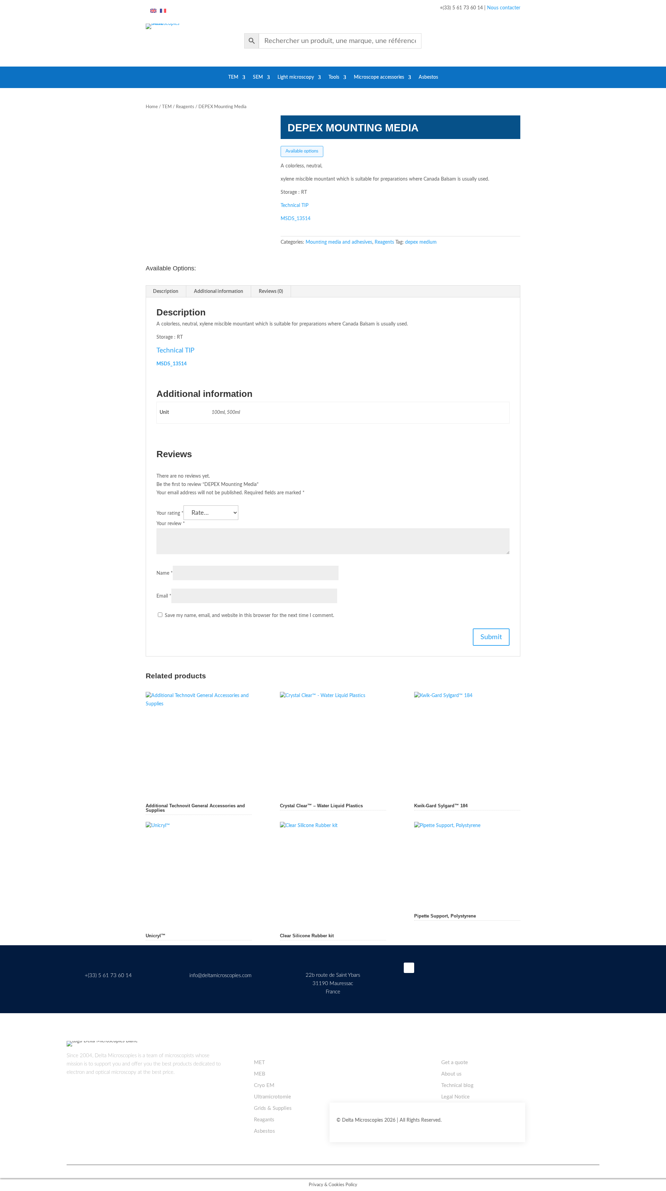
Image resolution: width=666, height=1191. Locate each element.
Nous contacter (503, 8)
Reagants (264, 1119)
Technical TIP (294, 205)
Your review (170, 523)
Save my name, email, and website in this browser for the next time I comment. (249, 615)
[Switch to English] (153, 11)
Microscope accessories (379, 77)
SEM (258, 77)
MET (259, 1062)
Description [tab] (165, 291)
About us (451, 1074)
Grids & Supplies (273, 1108)
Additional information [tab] (218, 291)
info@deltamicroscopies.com (220, 975)
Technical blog (457, 1085)
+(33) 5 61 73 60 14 (108, 975)
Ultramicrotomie (272, 1096)
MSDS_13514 (295, 218)
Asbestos (428, 77)
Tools (333, 77)
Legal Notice (455, 1096)
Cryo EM (264, 1085)
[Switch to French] (163, 11)
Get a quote (454, 1062)
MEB (259, 1074)
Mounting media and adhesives (339, 242)
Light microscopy (296, 77)
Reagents (185, 107)
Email (163, 596)
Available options (301, 151)
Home (152, 107)
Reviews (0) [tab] (271, 291)
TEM (233, 77)
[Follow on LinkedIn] (409, 968)
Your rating (169, 513)
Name (164, 573)
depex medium (421, 242)
